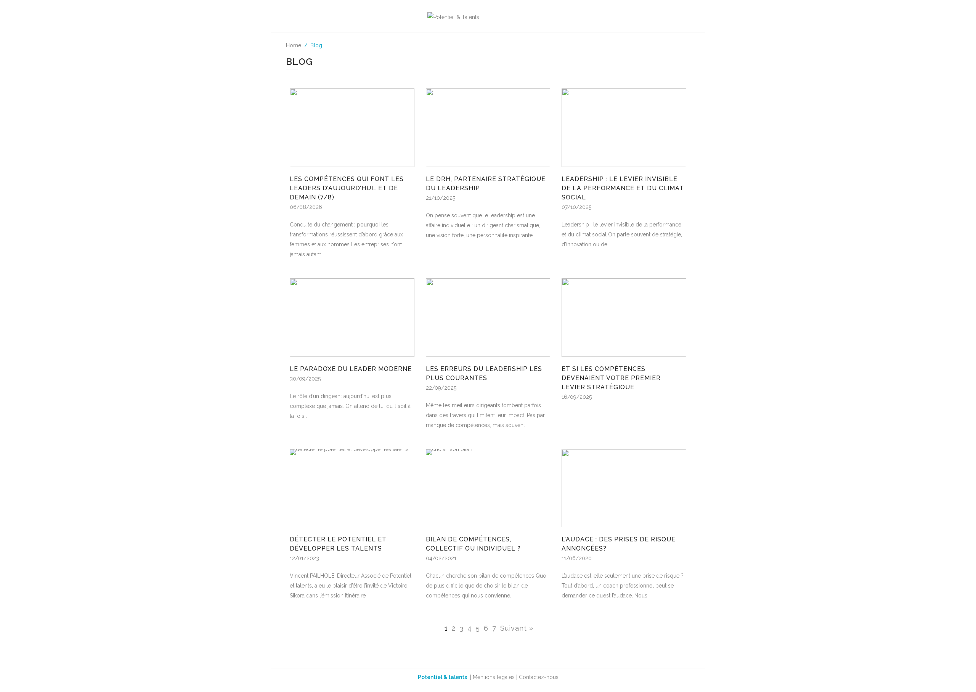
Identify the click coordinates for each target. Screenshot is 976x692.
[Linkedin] (635, 15)
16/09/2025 (577, 397)
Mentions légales (494, 677)
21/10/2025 (440, 198)
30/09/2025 (305, 379)
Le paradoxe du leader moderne (351, 368)
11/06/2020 (577, 558)
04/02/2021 (441, 558)
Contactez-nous (539, 677)
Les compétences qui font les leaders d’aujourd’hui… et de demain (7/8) (347, 188)
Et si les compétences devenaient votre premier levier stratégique (611, 378)
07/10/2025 (576, 207)
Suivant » (516, 628)
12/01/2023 (304, 558)
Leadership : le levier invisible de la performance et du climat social (623, 188)
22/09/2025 (441, 388)
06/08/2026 (306, 207)
